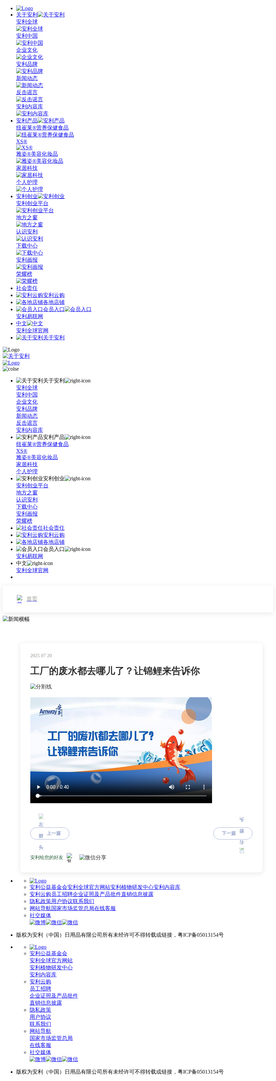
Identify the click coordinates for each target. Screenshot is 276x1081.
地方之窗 (27, 492)
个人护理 (27, 471)
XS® (21, 451)
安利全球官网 (32, 330)
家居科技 (27, 464)
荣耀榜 (24, 521)
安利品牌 (27, 409)
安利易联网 (29, 316)
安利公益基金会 (48, 887)
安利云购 (40, 894)
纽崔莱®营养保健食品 (42, 444)
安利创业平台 (32, 485)
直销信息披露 (137, 894)
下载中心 (27, 507)
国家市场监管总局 (72, 908)
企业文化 (27, 402)
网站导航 (40, 908)
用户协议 (62, 901)
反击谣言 (27, 423)
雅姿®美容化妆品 (37, 457)
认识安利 (27, 499)
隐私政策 (40, 901)
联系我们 (83, 901)
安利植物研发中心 (131, 887)
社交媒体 (40, 915)
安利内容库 (29, 430)
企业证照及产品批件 (97, 894)
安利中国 (27, 395)
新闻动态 (27, 416)
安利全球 (27, 387)
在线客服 (105, 908)
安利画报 (27, 514)
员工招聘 (62, 894)
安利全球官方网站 (88, 887)
